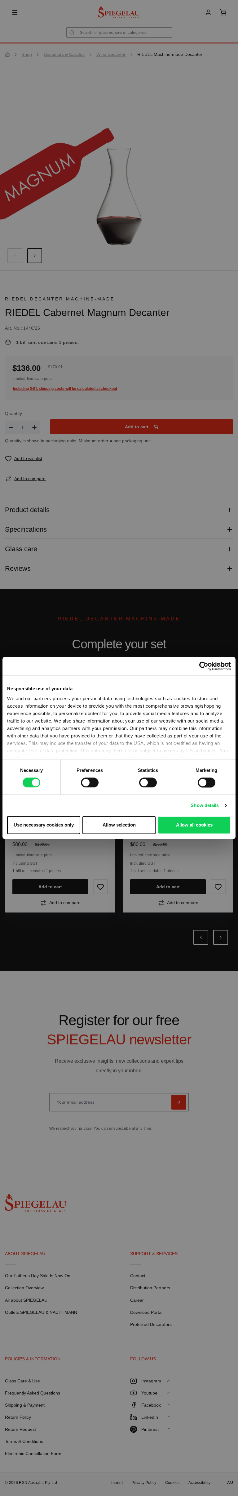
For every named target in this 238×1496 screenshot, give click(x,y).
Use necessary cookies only (44, 825)
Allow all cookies (194, 825)
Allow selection (119, 825)
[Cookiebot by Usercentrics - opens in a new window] (204, 666)
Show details (205, 805)
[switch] (90, 782)
